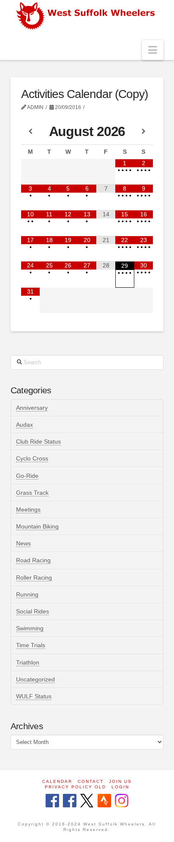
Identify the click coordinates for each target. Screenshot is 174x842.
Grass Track (32, 492)
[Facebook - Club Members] (52, 801)
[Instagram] (121, 801)
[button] (152, 50)
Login (120, 787)
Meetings (28, 509)
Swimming (30, 628)
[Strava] (104, 801)
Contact (90, 781)
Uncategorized (35, 679)
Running (27, 594)
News (23, 543)
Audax (24, 424)
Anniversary (32, 407)
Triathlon (27, 662)
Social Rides (32, 611)
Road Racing (33, 560)
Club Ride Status (38, 441)
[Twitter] (86, 801)
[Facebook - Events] (69, 801)
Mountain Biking (37, 526)
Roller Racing (34, 577)
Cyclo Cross (32, 458)
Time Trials (30, 645)
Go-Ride (27, 475)
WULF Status (34, 696)
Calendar (57, 781)
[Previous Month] (30, 132)
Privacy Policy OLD (75, 787)
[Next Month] (143, 132)
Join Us (120, 781)
